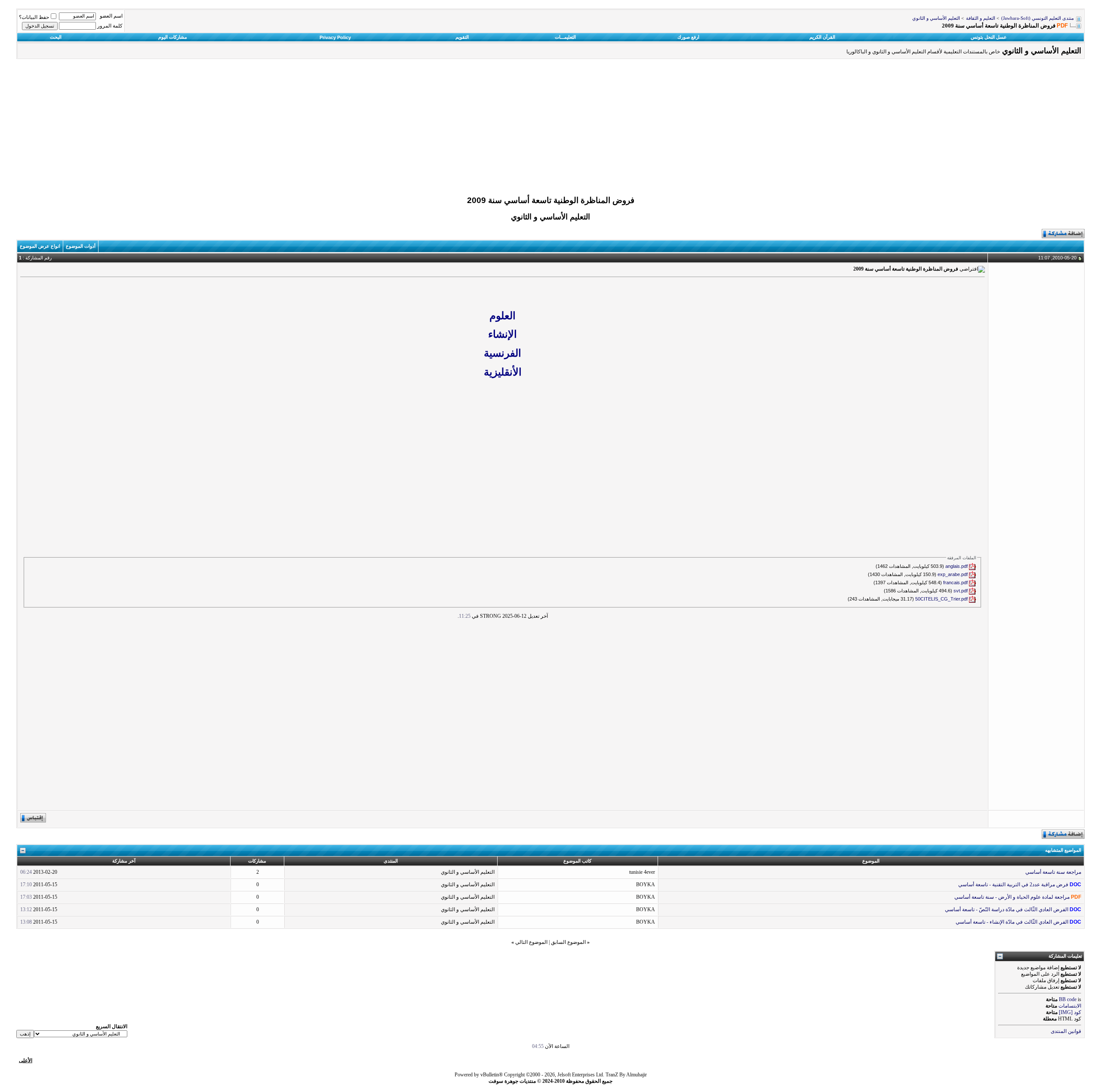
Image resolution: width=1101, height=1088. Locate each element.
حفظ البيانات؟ (34, 17)
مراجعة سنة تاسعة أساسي (1053, 872)
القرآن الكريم (822, 37)
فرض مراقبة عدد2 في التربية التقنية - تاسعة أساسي (1013, 884)
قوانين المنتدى (1066, 1031)
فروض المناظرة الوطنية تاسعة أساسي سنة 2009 (550, 200)
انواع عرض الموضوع (40, 246)
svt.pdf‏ (960, 590)
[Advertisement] (550, 129)
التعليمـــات (565, 37)
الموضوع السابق (568, 942)
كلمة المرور (110, 26)
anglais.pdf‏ (956, 566)
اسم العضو (111, 16)
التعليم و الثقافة (980, 18)
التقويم (462, 37)
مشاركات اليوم (172, 37)
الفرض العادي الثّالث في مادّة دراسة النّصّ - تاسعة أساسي (1006, 909)
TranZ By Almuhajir (626, 1075)
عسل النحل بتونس (989, 37)
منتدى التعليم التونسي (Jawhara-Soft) (1037, 18)
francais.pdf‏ (955, 582)
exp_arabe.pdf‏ (953, 574)
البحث (56, 37)
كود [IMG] (1070, 1012)
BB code (1067, 999)
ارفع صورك (688, 37)
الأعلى (25, 1060)
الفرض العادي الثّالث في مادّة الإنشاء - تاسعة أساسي (1012, 922)
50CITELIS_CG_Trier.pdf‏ (941, 598)
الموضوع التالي (531, 942)
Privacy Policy (335, 37)
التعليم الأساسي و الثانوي (936, 18)
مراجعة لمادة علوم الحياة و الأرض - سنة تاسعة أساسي (1012, 897)
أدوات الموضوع (80, 246)
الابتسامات (1069, 1006)
